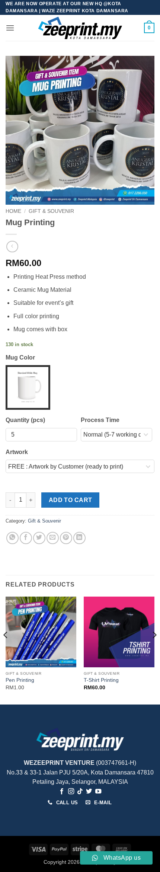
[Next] (154, 650)
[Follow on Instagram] (71, 791)
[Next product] (12, 246)
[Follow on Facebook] (62, 791)
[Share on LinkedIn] (79, 538)
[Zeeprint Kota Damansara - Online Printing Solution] (80, 28)
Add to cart (70, 500)
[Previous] (5, 650)
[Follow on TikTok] (80, 791)
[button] (10, 28)
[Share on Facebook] (26, 538)
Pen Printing (20, 680)
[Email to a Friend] (53, 538)
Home (13, 211)
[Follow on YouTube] (98, 791)
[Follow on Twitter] (89, 791)
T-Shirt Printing (101, 680)
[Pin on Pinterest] (66, 538)
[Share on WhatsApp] (12, 538)
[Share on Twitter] (39, 538)
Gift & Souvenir (51, 211)
